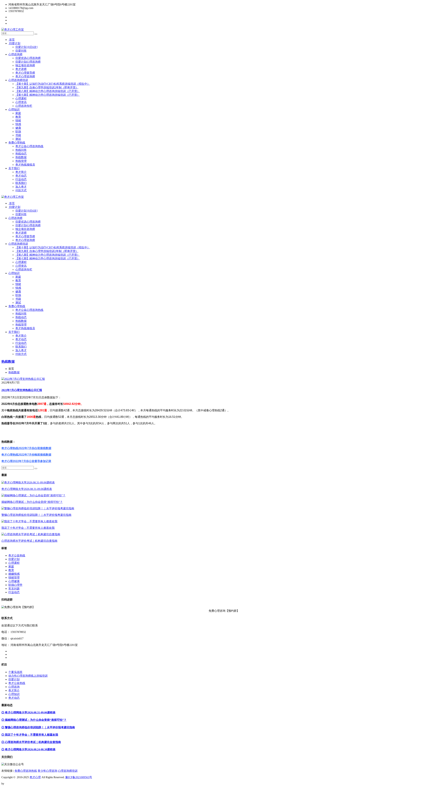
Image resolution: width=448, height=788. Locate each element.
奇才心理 (35, 777)
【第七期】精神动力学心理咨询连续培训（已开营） (47, 94)
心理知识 (14, 109)
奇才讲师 (21, 69)
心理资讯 (21, 102)
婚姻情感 (14, 573)
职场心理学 (15, 584)
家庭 (18, 113)
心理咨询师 (15, 54)
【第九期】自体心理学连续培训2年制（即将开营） (46, 87)
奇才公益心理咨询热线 (29, 146)
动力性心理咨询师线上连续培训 (28, 675)
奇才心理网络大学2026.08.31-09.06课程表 (26, 488)
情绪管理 (14, 577)
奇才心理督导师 (25, 72)
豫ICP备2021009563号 (78, 777)
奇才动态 (21, 175)
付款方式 (21, 190)
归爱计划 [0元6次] (26, 47)
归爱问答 (21, 50)
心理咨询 (14, 686)
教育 (18, 116)
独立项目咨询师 (25, 65)
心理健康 (14, 581)
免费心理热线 (16, 142)
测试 (18, 138)
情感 (18, 124)
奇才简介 (21, 171)
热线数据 (21, 157)
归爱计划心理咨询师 (28, 61)
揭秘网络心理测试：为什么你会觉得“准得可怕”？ (32, 501)
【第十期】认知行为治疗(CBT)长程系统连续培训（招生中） (52, 83)
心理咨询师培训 (18, 80)
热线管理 (21, 160)
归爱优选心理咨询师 (28, 58)
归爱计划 (14, 43)
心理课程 (21, 98)
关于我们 (14, 168)
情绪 (18, 120)
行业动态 (21, 179)
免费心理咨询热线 (26, 770)
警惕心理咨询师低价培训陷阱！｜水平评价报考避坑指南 (36, 514)
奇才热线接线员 (25, 164)
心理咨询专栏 (23, 105)
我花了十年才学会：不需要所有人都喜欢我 (28, 527)
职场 (18, 131)
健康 (18, 127)
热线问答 (21, 149)
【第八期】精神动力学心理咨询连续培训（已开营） (47, 91)
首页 (11, 39)
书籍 (18, 135)
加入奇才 (21, 186)
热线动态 (21, 153)
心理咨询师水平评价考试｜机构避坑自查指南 (29, 540)
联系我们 (21, 183)
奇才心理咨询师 (25, 76)
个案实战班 (15, 672)
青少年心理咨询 (47, 770)
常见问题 (14, 588)
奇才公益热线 (16, 555)
